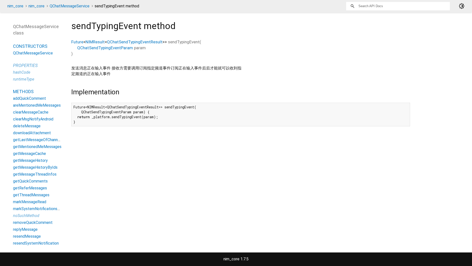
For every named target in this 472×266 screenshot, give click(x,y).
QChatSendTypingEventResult (134, 41)
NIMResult (95, 41)
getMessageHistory (30, 160)
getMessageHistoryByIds (35, 167)
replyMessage (25, 229)
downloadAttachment (32, 133)
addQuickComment (29, 98)
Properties (25, 65)
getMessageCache (29, 153)
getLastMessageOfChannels (38, 139)
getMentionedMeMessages (37, 146)
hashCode (21, 72)
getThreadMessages (31, 195)
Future (77, 41)
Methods (23, 91)
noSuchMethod (26, 215)
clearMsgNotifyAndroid (33, 119)
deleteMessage (27, 126)
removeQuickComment (33, 222)
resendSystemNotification (36, 243)
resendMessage (27, 236)
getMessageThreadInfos (35, 174)
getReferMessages (30, 188)
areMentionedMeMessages (37, 105)
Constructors (30, 46)
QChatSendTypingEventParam (105, 47)
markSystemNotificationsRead (39, 208)
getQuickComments (30, 181)
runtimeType (23, 79)
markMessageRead (29, 202)
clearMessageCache (30, 112)
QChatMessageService (69, 6)
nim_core (15, 6)
